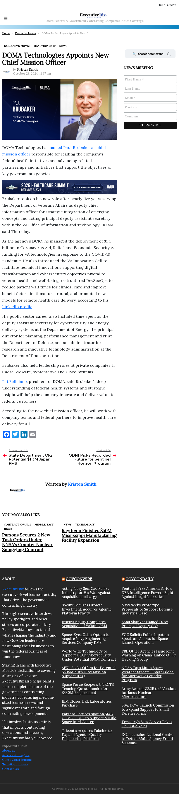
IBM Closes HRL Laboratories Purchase (87, 703)
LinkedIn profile (17, 306)
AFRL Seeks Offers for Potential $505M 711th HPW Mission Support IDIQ (88, 672)
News (8, 528)
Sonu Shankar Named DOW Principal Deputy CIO (145, 624)
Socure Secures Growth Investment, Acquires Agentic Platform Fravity (87, 609)
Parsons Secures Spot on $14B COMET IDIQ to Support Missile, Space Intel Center (89, 718)
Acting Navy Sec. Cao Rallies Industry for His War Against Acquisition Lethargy (86, 592)
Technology (85, 524)
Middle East (44, 524)
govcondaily (139, 578)
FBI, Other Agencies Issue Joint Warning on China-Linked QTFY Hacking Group (149, 655)
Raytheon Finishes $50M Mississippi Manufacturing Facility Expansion (89, 535)
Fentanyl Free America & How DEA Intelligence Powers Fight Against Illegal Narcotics (147, 592)
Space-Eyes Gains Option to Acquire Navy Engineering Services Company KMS (85, 639)
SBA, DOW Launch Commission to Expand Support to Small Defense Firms (148, 709)
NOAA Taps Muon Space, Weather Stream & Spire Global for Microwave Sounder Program (148, 674)
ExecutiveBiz (13, 589)
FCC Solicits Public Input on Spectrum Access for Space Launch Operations (145, 639)
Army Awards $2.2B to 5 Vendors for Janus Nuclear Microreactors (149, 693)
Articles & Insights (15, 755)
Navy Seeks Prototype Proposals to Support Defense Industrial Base (147, 609)
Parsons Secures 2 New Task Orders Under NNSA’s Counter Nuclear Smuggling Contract (27, 542)
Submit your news (15, 764)
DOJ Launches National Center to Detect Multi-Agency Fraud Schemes (148, 739)
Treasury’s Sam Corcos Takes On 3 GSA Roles (147, 724)
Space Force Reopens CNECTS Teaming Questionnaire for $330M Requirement (88, 688)
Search (169, 55)
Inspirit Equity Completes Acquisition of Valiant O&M (84, 624)
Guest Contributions (17, 760)
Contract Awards (17, 524)
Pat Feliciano (14, 381)
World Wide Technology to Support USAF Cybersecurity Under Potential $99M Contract (89, 655)
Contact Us (10, 769)
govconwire (79, 578)
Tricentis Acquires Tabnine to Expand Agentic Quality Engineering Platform (87, 735)
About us (8, 750)
